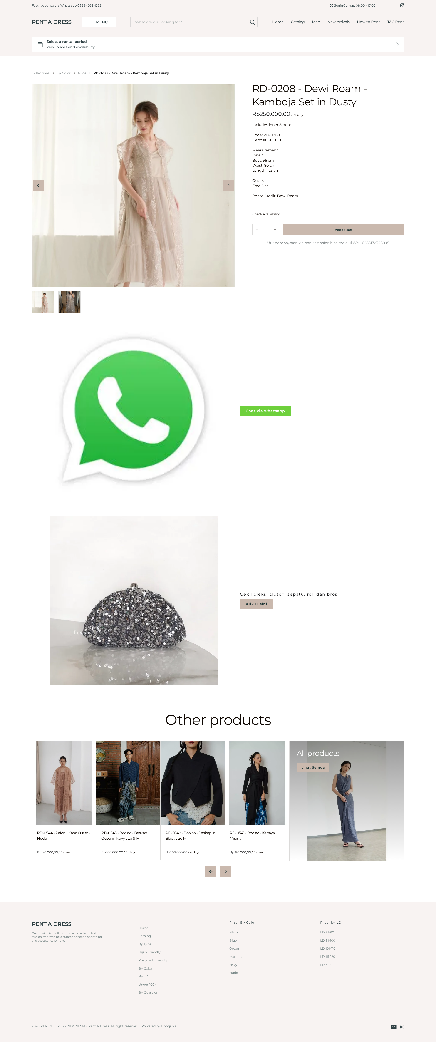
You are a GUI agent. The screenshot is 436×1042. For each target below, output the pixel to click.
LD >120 (326, 965)
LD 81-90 (327, 932)
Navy (233, 965)
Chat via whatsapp (265, 411)
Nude (82, 73)
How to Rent (368, 22)
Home (278, 22)
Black (233, 932)
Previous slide (210, 871)
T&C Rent (395, 22)
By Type (145, 944)
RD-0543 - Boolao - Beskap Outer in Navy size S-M (124, 836)
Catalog (298, 22)
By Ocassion (148, 992)
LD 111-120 (327, 957)
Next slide (225, 871)
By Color (64, 73)
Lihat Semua (313, 767)
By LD (143, 976)
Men (316, 22)
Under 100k (147, 984)
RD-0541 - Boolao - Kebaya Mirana (252, 836)
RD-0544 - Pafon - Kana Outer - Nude (63, 836)
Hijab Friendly (150, 952)
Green (234, 948)
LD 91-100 (327, 940)
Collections (41, 73)
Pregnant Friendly (153, 960)
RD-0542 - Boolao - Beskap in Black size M (191, 836)
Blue (233, 940)
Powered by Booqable (158, 1026)
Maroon (235, 957)
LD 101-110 (327, 948)
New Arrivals (338, 22)
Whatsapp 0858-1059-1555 (80, 5)
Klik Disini (256, 604)
